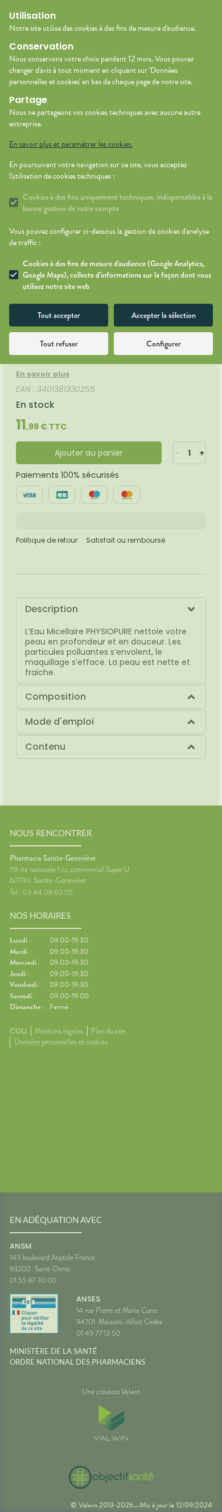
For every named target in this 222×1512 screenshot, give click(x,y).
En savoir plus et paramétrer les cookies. (71, 144)
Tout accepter (59, 315)
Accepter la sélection (163, 315)
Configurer (163, 343)
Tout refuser (59, 343)
